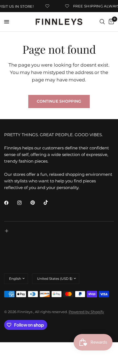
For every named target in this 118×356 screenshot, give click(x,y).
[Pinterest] (36, 202)
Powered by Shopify (86, 312)
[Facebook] (10, 203)
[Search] (102, 21)
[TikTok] (50, 202)
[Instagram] (23, 203)
